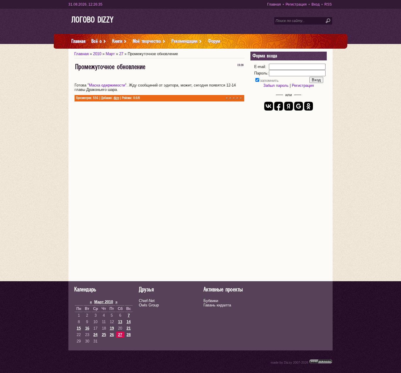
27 (121, 54)
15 (79, 328)
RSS (328, 4)
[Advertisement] (159, 117)
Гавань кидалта (217, 305)
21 (129, 328)
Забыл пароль (276, 85)
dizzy (116, 98)
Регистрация (296, 4)
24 (95, 335)
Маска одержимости (107, 85)
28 (129, 335)
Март (110, 54)
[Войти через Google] (298, 106)
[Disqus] (159, 204)
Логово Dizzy (92, 20)
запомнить (269, 80)
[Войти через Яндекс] (288, 106)
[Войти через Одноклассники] (308, 106)
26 (112, 335)
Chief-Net (147, 301)
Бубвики (210, 301)
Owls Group (149, 305)
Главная (274, 4)
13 (120, 322)
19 (112, 328)
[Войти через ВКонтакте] (268, 106)
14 (129, 322)
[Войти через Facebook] (278, 106)
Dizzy (288, 362)
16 (87, 328)
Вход (315, 4)
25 (104, 335)
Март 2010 (103, 302)
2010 (97, 54)
